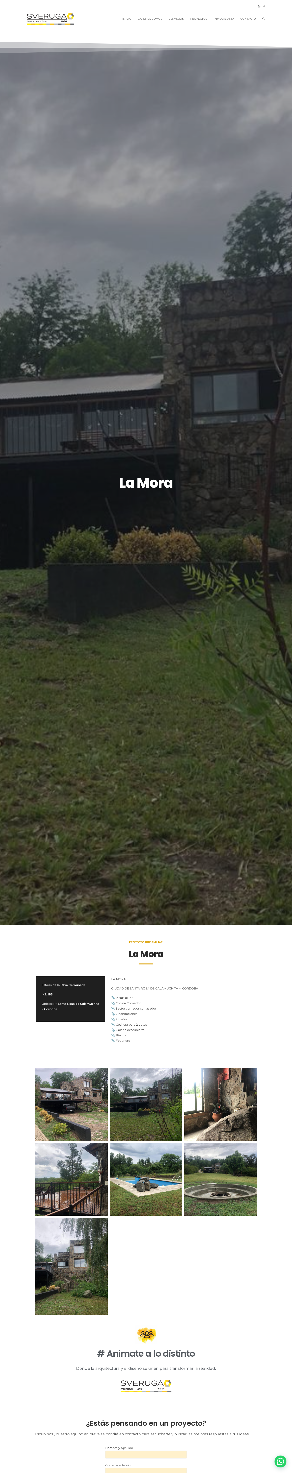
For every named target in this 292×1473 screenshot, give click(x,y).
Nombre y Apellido (119, 1448)
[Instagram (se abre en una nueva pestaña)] (263, 6)
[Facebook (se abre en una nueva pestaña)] (259, 6)
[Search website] (263, 18)
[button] (280, 1461)
